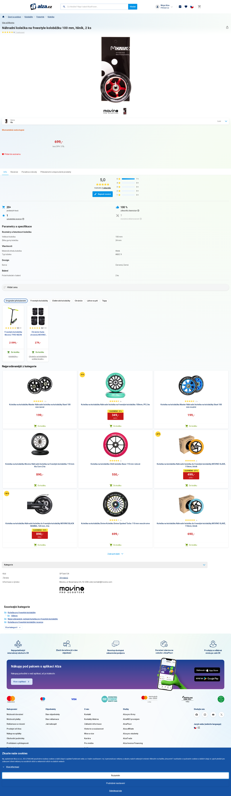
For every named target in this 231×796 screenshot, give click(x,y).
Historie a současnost (93, 729)
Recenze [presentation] (14, 172)
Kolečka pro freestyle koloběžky (22, 612)
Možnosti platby (13, 719)
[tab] (5, 172)
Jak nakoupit (51, 724)
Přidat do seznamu (13, 154)
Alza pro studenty (130, 734)
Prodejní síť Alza (14, 729)
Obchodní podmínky (15, 738)
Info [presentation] (5, 172)
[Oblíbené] (186, 6)
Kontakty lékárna (91, 719)
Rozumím (115, 775)
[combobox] (94, 6)
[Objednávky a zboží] (180, 6)
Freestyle (40, 17)
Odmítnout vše (115, 791)
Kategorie (8, 565)
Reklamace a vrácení (16, 724)
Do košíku (42, 426)
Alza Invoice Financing (133, 743)
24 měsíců (63, 578)
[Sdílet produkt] (227, 27)
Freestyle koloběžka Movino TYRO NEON (13, 333)
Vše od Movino (8, 23)
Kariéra (87, 738)
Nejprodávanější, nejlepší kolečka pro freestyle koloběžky (33, 619)
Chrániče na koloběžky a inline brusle (38, 358)
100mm (14, 616)
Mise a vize (89, 734)
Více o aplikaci (19, 682)
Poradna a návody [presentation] (29, 172)
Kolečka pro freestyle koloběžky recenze (25, 622)
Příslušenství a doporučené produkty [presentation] (56, 172)
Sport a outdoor (14, 17)
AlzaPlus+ (127, 724)
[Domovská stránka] (3, 16)
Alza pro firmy (129, 714)
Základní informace (92, 724)
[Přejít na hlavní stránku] (41, 6)
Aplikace (88, 748)
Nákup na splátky (14, 734)
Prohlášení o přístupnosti (18, 743)
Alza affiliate (128, 729)
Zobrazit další (113, 554)
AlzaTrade (127, 738)
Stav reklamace (52, 719)
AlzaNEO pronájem (131, 719)
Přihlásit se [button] (165, 8)
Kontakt (87, 714)
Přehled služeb (13, 748)
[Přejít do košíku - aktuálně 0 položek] (199, 6)
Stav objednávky (52, 714)
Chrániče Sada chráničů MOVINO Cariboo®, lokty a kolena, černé (38, 333)
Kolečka (51, 17)
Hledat (133, 7)
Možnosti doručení (15, 714)
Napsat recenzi (104, 194)
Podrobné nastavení (115, 783)
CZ (199, 727)
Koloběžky (29, 17)
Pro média (88, 743)
